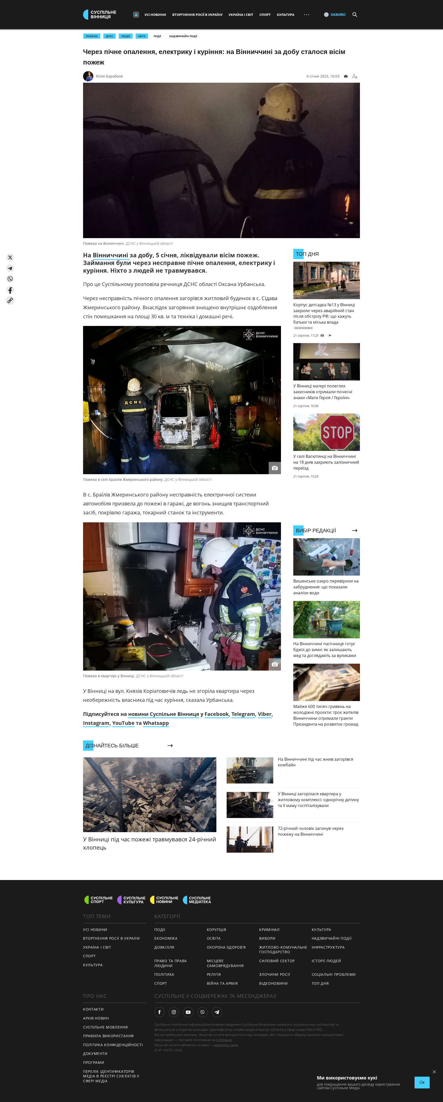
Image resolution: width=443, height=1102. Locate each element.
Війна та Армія (222, 983)
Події (157, 36)
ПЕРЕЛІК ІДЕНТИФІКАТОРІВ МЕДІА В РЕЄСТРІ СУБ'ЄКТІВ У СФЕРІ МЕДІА (111, 1076)
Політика (164, 974)
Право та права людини (170, 963)
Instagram (96, 722)
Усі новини (155, 14)
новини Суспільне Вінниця (163, 714)
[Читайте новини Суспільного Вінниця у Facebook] (159, 1012)
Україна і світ (241, 14)
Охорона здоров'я (226, 947)
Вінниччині (111, 255)
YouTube (123, 722)
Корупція (216, 929)
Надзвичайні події (183, 36)
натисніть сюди (226, 1045)
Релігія (214, 974)
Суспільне (224, 1039)
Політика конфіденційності (113, 1044)
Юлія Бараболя (109, 76)
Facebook (217, 714)
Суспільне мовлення (105, 1027)
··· (307, 14)
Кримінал (269, 929)
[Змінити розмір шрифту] (354, 76)
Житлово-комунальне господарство (283, 950)
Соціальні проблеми (334, 974)
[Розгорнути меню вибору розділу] (136, 15)
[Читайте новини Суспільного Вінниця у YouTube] (188, 1012)
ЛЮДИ (125, 36)
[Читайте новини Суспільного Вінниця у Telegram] (217, 1012)
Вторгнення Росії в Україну (197, 14)
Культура (285, 14)
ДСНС (109, 36)
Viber (264, 714)
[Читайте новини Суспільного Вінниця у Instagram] (174, 1012)
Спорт (265, 14)
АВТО (141, 36)
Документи (95, 1053)
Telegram (243, 714)
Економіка (165, 938)
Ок (422, 1082)
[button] (10, 257)
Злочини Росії (274, 974)
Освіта (214, 938)
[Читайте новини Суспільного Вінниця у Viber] (202, 1012)
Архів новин (96, 1018)
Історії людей (326, 960)
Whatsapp (156, 722)
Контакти (93, 1009)
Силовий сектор (277, 960)
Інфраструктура (328, 947)
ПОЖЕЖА (92, 36)
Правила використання (108, 1035)
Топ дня (320, 983)
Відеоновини (273, 983)
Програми (93, 1062)
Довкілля (164, 947)
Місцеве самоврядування (225, 963)
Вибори (267, 938)
